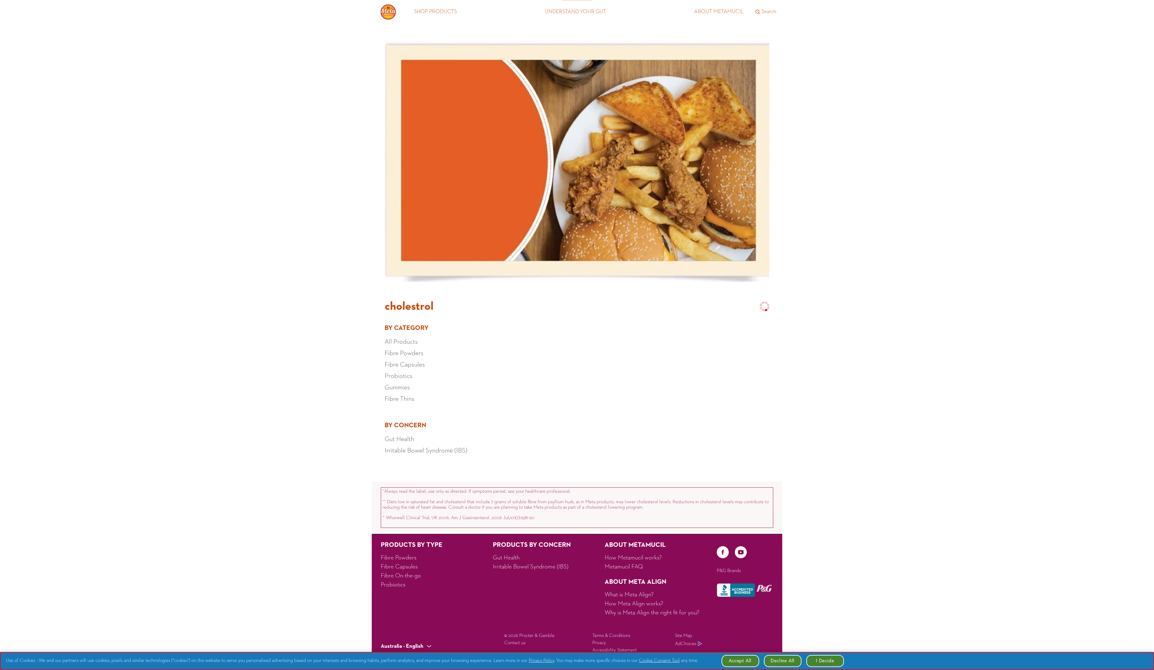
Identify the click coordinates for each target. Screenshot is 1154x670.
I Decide (825, 661)
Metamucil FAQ (624, 567)
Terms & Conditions (611, 635)
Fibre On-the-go (401, 576)
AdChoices (685, 643)
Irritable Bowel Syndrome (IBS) (530, 567)
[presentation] (406, 647)
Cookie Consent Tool (659, 660)
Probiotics (393, 585)
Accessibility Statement (614, 650)
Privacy (599, 643)
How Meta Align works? (634, 604)
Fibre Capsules (399, 567)
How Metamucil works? (633, 558)
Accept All (740, 661)
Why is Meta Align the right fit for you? (652, 613)
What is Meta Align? (629, 595)
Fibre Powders (399, 558)
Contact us (514, 643)
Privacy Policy (541, 660)
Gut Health (506, 558)
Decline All (783, 661)
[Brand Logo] (388, 12)
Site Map (683, 635)
